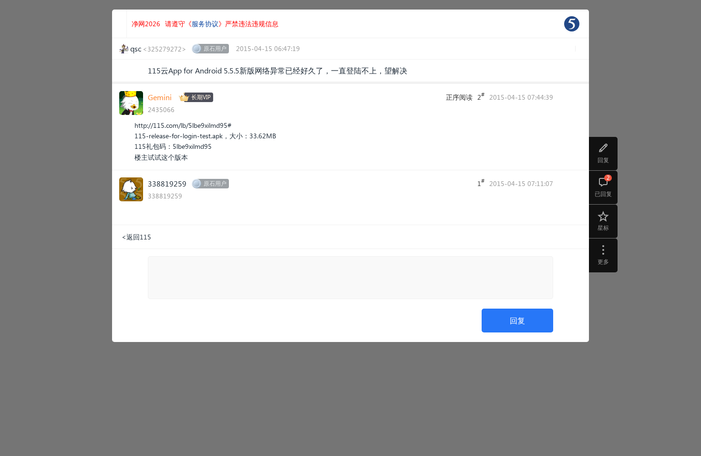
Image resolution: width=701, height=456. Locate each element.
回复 (517, 320)
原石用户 (215, 48)
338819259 (167, 183)
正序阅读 (459, 97)
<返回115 (136, 236)
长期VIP (201, 97)
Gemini (160, 97)
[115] (571, 23)
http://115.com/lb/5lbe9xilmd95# (182, 125)
